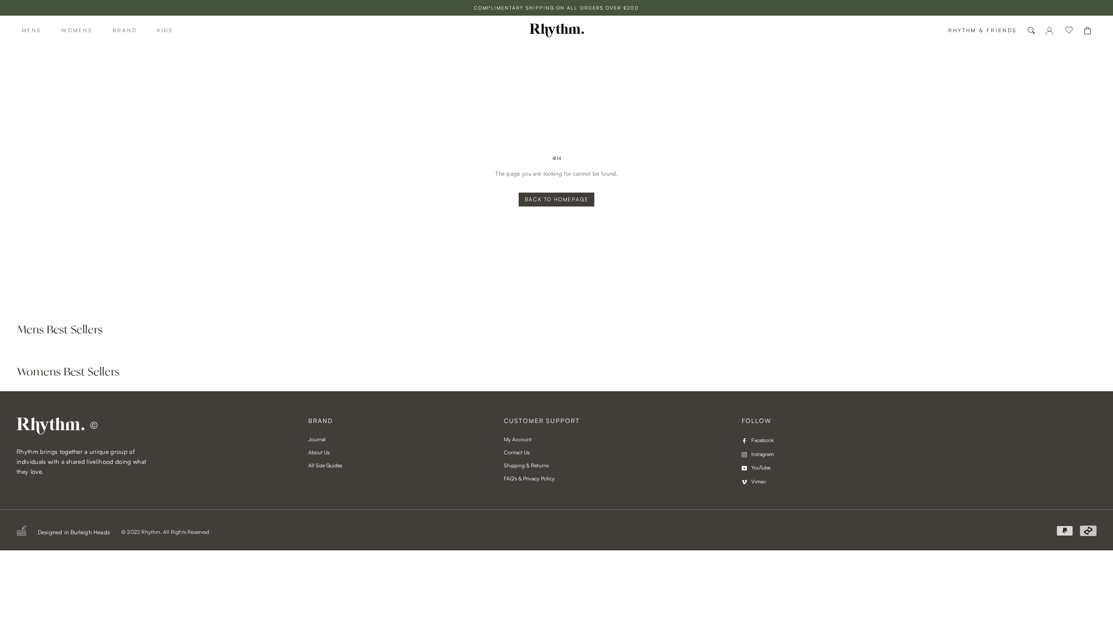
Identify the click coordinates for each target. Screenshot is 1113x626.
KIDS (165, 30)
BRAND (125, 30)
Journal (317, 439)
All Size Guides (325, 465)
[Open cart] (1087, 30)
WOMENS (77, 30)
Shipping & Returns (526, 465)
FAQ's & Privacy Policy (529, 478)
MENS (31, 30)
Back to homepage (557, 199)
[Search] (1031, 30)
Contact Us (517, 452)
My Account (518, 439)
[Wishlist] (1069, 30)
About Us (319, 452)
